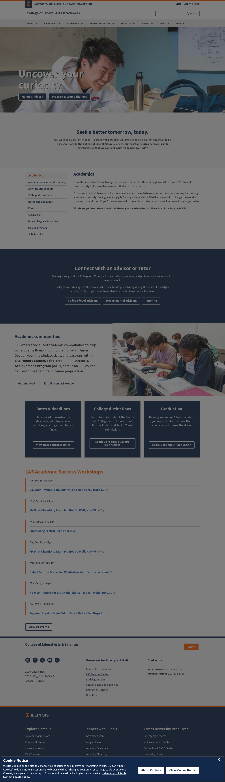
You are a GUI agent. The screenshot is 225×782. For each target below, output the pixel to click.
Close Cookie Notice (182, 770)
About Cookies (151, 770)
